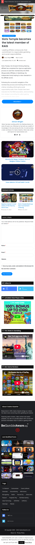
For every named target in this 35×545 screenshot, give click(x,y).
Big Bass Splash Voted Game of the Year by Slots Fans (8, 205)
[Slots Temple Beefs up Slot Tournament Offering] (26, 198)
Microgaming (5, 494)
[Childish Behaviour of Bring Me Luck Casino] (28, 449)
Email (3, 252)
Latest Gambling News (9, 35)
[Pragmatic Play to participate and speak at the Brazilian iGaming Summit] (28, 456)
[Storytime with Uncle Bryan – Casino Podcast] (6, 449)
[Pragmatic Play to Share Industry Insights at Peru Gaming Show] (28, 469)
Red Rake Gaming (23, 497)
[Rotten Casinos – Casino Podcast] (28, 443)
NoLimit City (20, 494)
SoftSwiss (24, 500)
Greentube (5, 491)
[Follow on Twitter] (11, 57)
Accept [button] (21, 542)
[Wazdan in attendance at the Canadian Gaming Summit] (17, 469)
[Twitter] (17, 135)
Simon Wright (7, 57)
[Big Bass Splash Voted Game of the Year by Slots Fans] (9, 198)
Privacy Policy (20, 533)
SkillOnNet (16, 500)
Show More (17, 101)
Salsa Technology (6, 500)
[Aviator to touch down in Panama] (17, 476)
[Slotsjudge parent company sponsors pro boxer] (17, 443)
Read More (28, 542)
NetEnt (13, 494)
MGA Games (23, 491)
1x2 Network (5, 488)
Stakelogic (5, 504)
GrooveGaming (14, 491)
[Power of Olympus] (6, 476)
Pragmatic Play (13, 497)
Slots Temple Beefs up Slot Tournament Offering (25, 205)
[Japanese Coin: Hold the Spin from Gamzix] (28, 462)
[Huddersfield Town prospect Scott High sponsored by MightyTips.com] (6, 443)
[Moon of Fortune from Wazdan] (17, 462)
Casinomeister (14, 488)
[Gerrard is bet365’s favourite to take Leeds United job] (6, 462)
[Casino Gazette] (21, 8)
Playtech (4, 497)
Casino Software (25, 488)
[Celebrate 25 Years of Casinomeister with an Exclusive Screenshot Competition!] (6, 456)
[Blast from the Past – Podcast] (17, 449)
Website (3, 259)
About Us (13, 533)
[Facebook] (15, 135)
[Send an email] (12, 57)
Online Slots (29, 494)
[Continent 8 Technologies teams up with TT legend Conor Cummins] (28, 476)
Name (3, 245)
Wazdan (12, 504)
